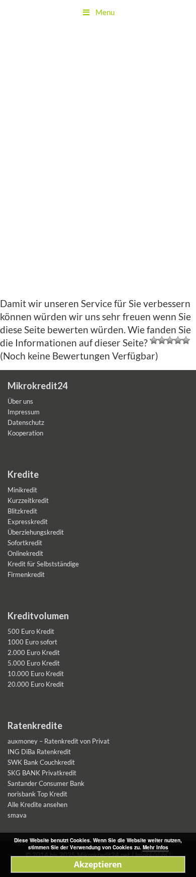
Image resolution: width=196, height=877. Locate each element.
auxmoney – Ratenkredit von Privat (59, 741)
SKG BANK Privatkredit (42, 773)
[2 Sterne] (162, 340)
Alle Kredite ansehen (37, 804)
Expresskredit (28, 522)
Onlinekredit (25, 553)
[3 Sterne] (170, 340)
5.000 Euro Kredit (34, 663)
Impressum (24, 412)
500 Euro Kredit (31, 631)
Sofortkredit (25, 543)
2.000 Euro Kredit (34, 652)
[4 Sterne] (178, 340)
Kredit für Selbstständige (43, 564)
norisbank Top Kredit (37, 794)
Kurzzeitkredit (28, 500)
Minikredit (22, 490)
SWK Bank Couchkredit (41, 762)
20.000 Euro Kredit (36, 684)
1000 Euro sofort (32, 642)
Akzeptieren (98, 864)
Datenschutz (26, 422)
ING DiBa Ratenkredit (39, 752)
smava (17, 815)
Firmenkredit (26, 574)
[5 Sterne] (186, 340)
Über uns (20, 401)
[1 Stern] (154, 340)
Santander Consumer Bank (46, 783)
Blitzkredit (22, 511)
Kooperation (25, 433)
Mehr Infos (155, 847)
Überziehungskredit (36, 532)
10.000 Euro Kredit (36, 674)
